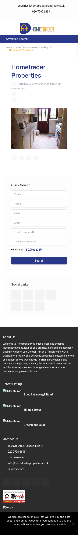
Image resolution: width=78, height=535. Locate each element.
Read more (41, 529)
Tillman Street (32, 409)
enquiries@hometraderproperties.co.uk (41, 5)
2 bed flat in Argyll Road (38, 394)
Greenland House (34, 424)
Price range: (17, 249)
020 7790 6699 (41, 11)
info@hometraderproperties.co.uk (28, 463)
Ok (31, 529)
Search (39, 260)
